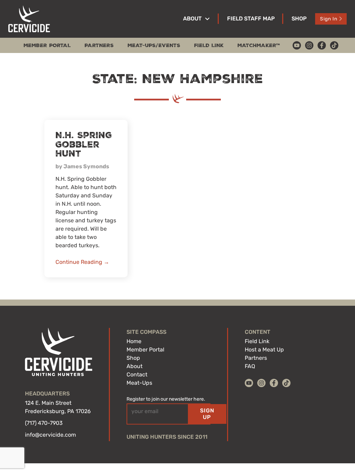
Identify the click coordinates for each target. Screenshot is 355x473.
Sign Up (207, 413)
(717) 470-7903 (44, 423)
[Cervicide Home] (29, 19)
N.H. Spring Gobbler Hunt (83, 145)
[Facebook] (322, 45)
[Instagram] (309, 45)
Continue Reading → (82, 262)
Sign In (328, 19)
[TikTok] (334, 45)
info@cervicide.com (50, 434)
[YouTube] (297, 45)
